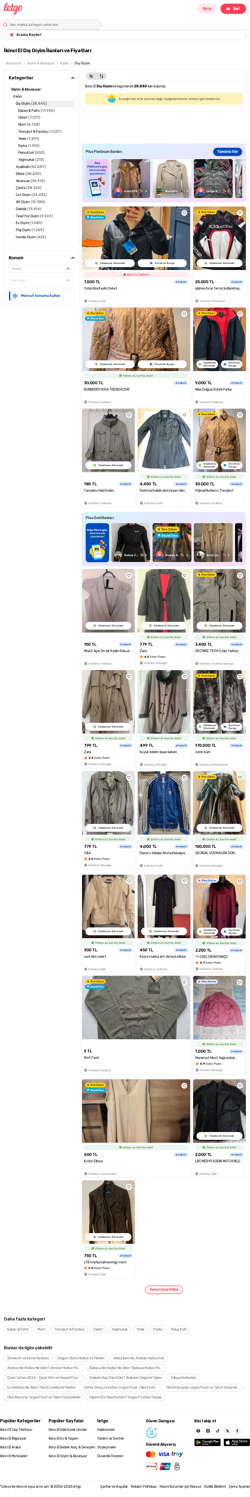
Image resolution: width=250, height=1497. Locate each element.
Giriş (207, 8)
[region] (164, 178)
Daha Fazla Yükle (164, 1290)
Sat (236, 8)
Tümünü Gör (227, 152)
